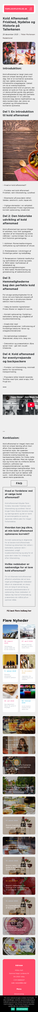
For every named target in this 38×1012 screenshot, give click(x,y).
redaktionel (8, 38)
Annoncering (19, 994)
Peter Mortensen (28, 34)
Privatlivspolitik (22, 1009)
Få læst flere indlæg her (19, 611)
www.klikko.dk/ (21, 983)
